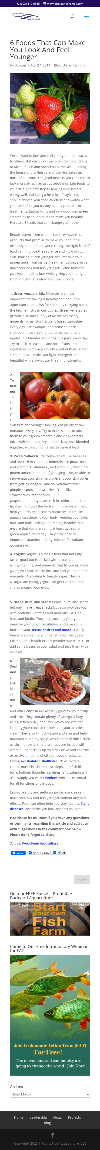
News (57, 1117)
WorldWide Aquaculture (40, 843)
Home (18, 1117)
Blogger (21, 65)
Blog (57, 65)
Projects (74, 1117)
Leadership (38, 1117)
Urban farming (74, 65)
